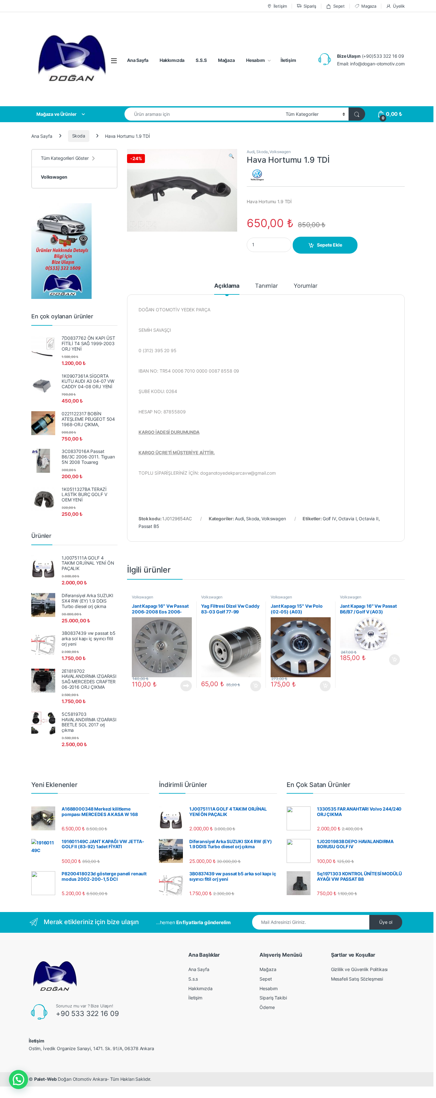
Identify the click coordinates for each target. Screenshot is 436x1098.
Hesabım (255, 60)
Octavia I (347, 518)
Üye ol (385, 922)
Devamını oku (182, 685)
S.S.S (201, 60)
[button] (18, 1079)
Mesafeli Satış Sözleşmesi (357, 979)
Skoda (78, 135)
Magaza (368, 6)
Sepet (339, 6)
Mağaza (226, 60)
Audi (250, 151)
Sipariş (310, 6)
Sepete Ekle (329, 245)
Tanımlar (266, 286)
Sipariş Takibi (273, 997)
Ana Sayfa (137, 60)
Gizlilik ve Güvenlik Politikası (359, 969)
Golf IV (329, 518)
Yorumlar (306, 286)
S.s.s (193, 979)
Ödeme (266, 1007)
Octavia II (369, 518)
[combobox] (203, 114)
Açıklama (226, 286)
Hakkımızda (172, 60)
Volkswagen (280, 151)
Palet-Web (45, 1079)
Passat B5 (149, 526)
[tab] (226, 288)
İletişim (280, 6)
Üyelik (399, 6)
